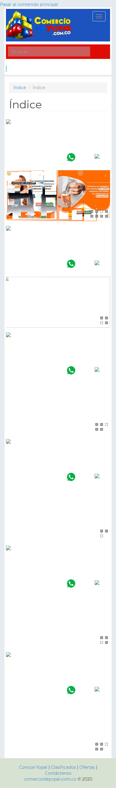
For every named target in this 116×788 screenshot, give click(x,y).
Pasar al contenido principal (29, 4)
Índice (19, 87)
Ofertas (87, 767)
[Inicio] (40, 25)
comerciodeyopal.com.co (50, 779)
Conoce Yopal (33, 767)
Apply (6, 68)
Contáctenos (58, 773)
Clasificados (64, 767)
